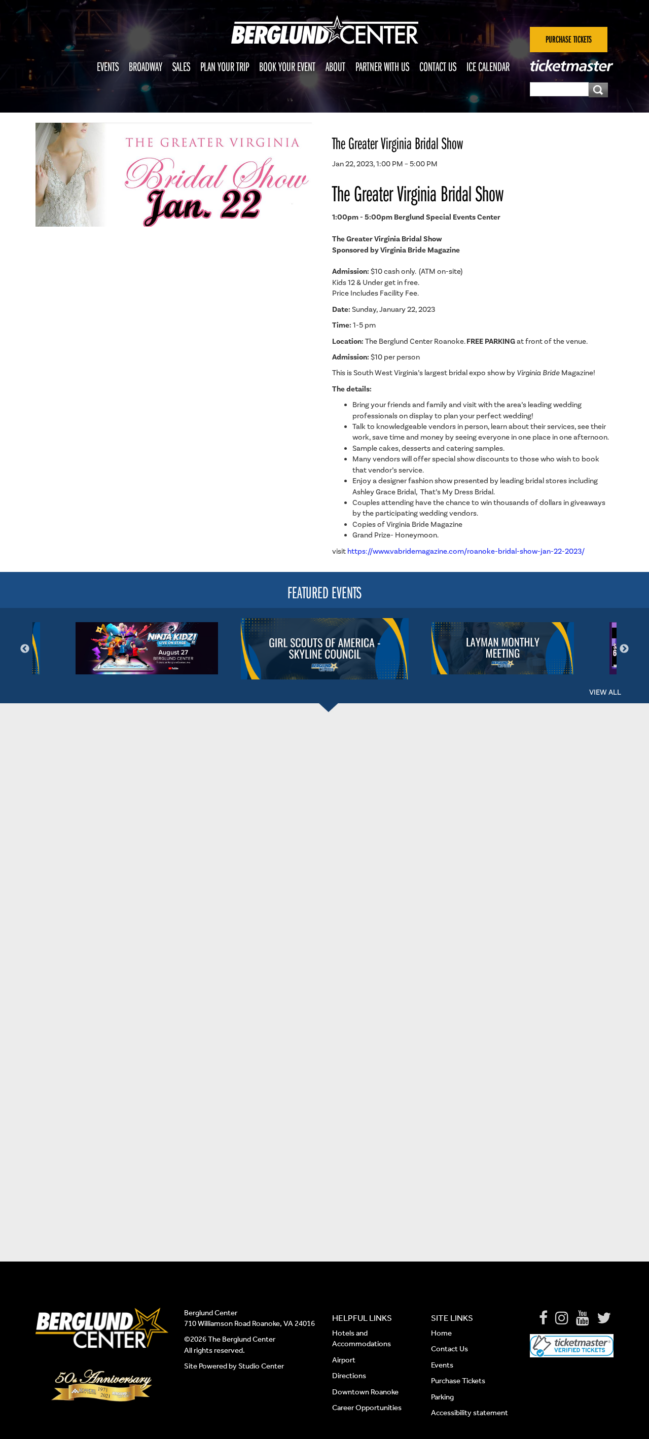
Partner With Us (382, 66)
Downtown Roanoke (365, 1391)
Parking (442, 1396)
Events (108, 66)
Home (441, 1333)
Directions (350, 1375)
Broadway (145, 66)
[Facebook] (543, 1318)
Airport (343, 1359)
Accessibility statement (469, 1412)
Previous (25, 649)
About (335, 66)
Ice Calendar (488, 66)
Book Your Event (287, 66)
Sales (181, 66)
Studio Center (261, 1366)
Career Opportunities (367, 1407)
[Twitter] (604, 1318)
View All (605, 692)
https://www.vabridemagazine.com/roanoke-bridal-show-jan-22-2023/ (466, 551)
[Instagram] (561, 1318)
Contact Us (437, 66)
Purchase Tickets (458, 1380)
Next (624, 649)
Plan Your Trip (224, 66)
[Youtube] (582, 1318)
